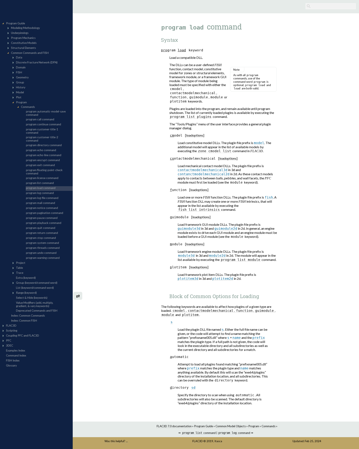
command (198, 432)
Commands (268, 426)
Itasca (218, 441)
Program (253, 426)
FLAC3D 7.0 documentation (174, 426)
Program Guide (203, 426)
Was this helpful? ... (116, 441)
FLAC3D (197, 441)
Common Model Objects (230, 426)
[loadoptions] (194, 135)
